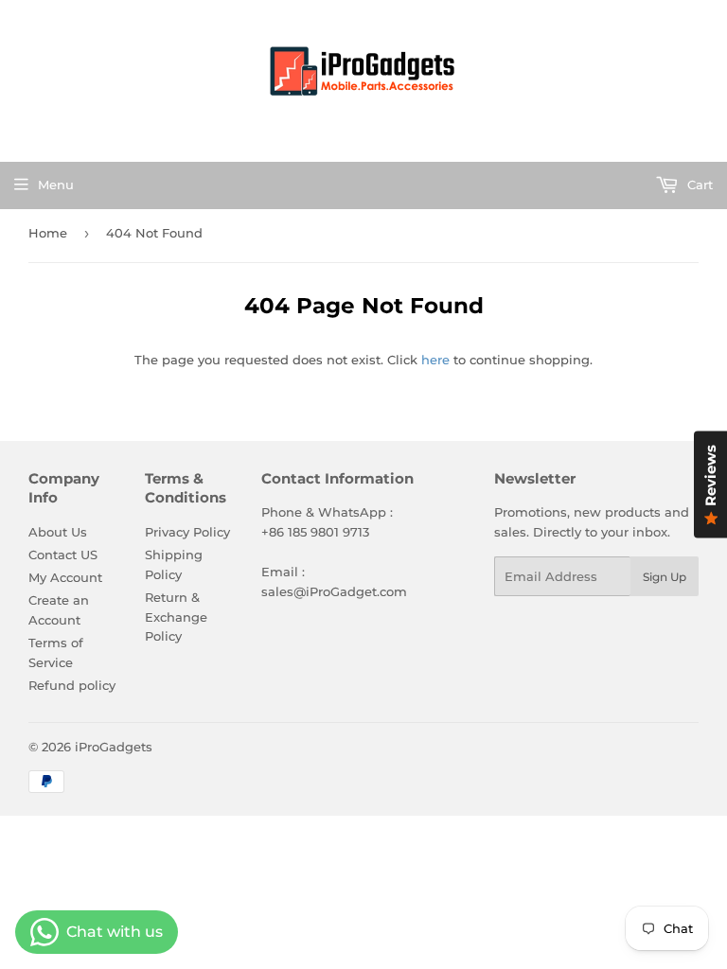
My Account (65, 577)
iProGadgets (113, 746)
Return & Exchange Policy (176, 617)
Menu (56, 184)
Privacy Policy (187, 531)
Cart (698, 184)
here (435, 359)
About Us (57, 531)
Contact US (63, 554)
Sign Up (664, 577)
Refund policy (71, 685)
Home (47, 232)
